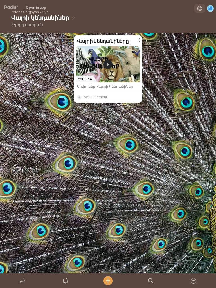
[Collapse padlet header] (73, 17)
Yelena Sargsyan (25, 12)
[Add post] (108, 280)
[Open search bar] (150, 280)
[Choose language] (199, 8)
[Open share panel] (22, 280)
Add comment (95, 97)
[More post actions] (135, 42)
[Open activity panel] (65, 280)
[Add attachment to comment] (79, 97)
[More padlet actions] (193, 280)
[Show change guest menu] (210, 8)
